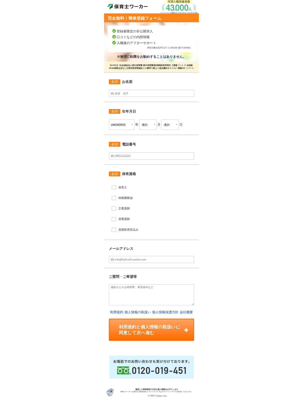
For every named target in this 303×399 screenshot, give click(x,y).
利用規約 (116, 312)
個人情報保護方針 (165, 312)
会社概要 (186, 312)
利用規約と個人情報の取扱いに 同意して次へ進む (149, 329)
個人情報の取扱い (137, 312)
